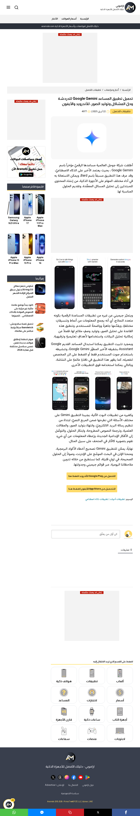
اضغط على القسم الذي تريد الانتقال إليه (113, 661)
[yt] (80, 777)
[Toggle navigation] (8, 7)
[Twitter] (98, 812)
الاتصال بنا (73, 785)
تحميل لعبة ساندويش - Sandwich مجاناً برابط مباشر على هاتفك (21, 327)
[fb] (73, 777)
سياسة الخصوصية (70, 793)
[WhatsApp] (14, 812)
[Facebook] (126, 812)
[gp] (87, 777)
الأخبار (55, 18)
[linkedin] (42, 812)
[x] (53, 777)
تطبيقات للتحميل (93, 89)
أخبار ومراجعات (111, 89)
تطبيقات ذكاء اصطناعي (96, 499)
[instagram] (67, 777)
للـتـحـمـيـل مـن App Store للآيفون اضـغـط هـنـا (91, 488)
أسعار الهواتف (68, 18)
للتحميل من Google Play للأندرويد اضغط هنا (91, 476)
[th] (60, 777)
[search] (16, 7)
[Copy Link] (70, 812)
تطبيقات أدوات (117, 499)
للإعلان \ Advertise (54, 785)
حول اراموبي (88, 785)
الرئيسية (84, 18)
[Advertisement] (69, 59)
